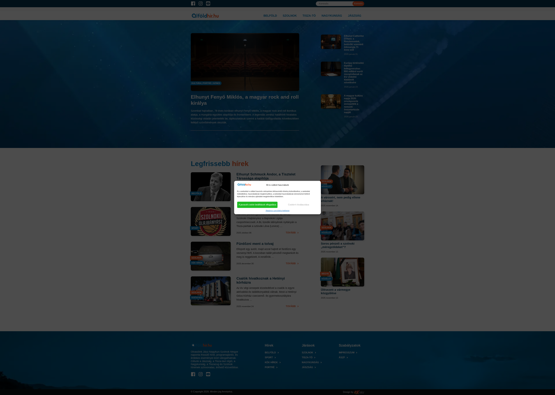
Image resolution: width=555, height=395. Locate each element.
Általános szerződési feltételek (277, 211)
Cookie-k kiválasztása (298, 205)
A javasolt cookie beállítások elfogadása (257, 205)
